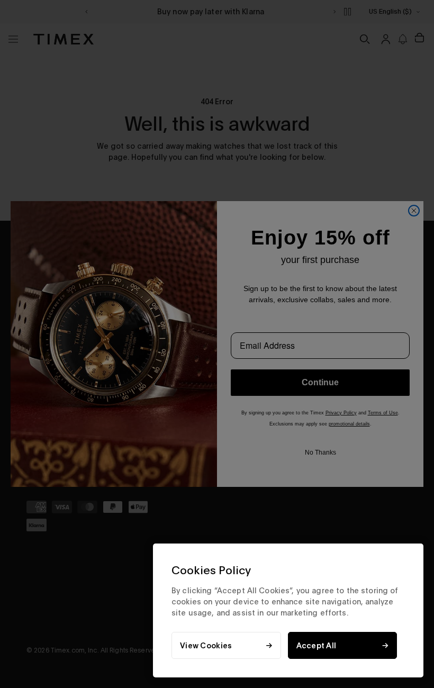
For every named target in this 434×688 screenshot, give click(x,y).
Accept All (316, 645)
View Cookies (206, 645)
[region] (288, 610)
